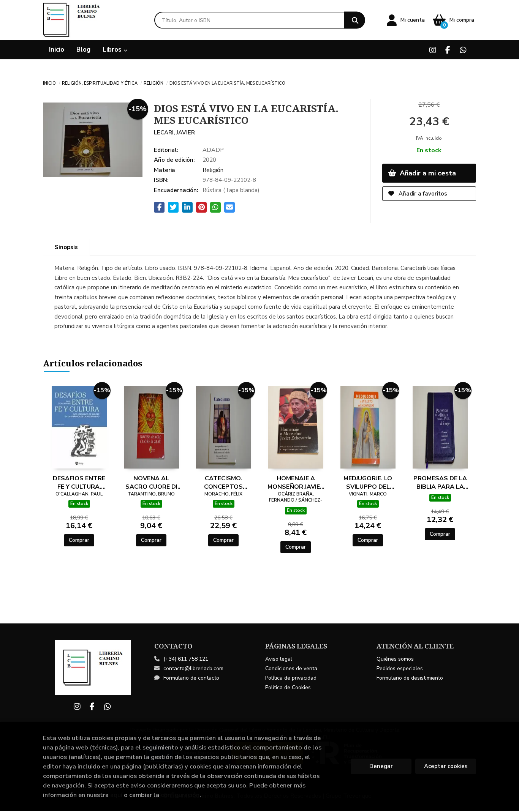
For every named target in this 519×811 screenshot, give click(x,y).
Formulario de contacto (191, 678)
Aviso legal (278, 659)
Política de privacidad (290, 678)
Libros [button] (113, 49)
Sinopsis (66, 247)
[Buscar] (354, 20)
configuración (180, 794)
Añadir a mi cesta (427, 173)
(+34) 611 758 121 (185, 659)
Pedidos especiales (400, 668)
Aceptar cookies (446, 766)
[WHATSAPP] (463, 50)
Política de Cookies (288, 687)
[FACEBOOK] (447, 50)
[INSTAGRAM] (432, 50)
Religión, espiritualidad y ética (100, 83)
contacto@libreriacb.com (193, 668)
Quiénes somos (395, 659)
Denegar (381, 766)
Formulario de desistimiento (410, 678)
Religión (153, 83)
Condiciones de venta (291, 668)
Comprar (79, 540)
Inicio (49, 83)
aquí (116, 794)
